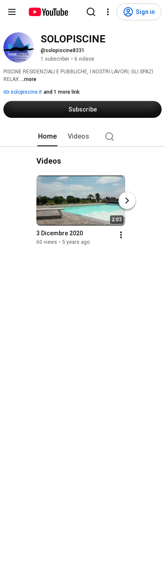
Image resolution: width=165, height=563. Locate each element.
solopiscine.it (25, 92)
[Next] (126, 200)
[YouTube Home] (48, 12)
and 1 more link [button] (62, 92)
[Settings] (108, 12)
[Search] (91, 12)
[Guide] (12, 12)
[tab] (47, 136)
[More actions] (121, 234)
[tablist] (82, 136)
